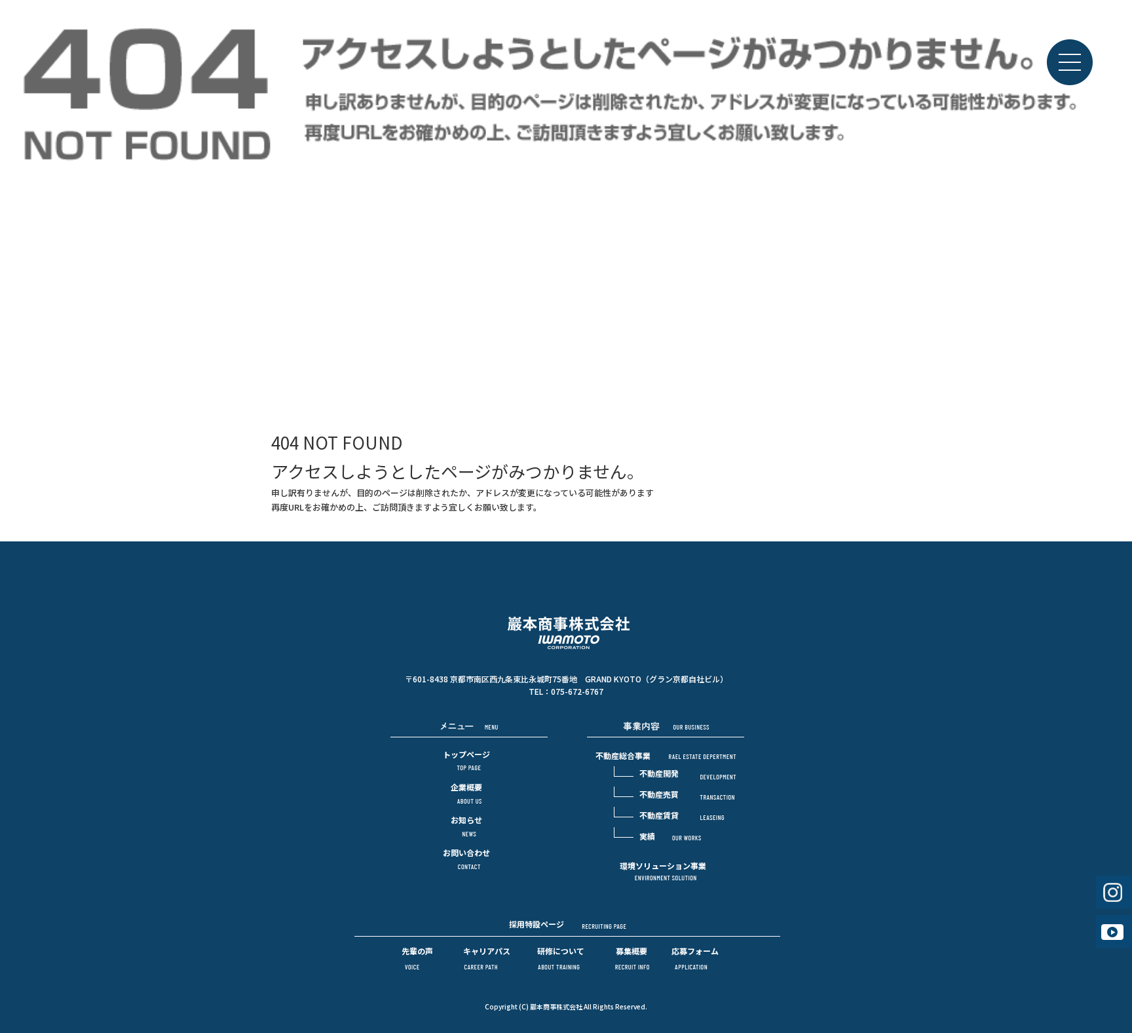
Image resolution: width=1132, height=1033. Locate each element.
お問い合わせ (466, 852)
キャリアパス (486, 950)
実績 (647, 836)
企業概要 (466, 786)
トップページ (466, 754)
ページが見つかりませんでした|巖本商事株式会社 (1020, 336)
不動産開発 (659, 773)
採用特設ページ (536, 923)
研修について (560, 950)
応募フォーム (695, 950)
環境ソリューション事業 (663, 865)
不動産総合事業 (623, 755)
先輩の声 (417, 950)
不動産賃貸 (659, 815)
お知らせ (466, 819)
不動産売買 (659, 794)
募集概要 (631, 950)
